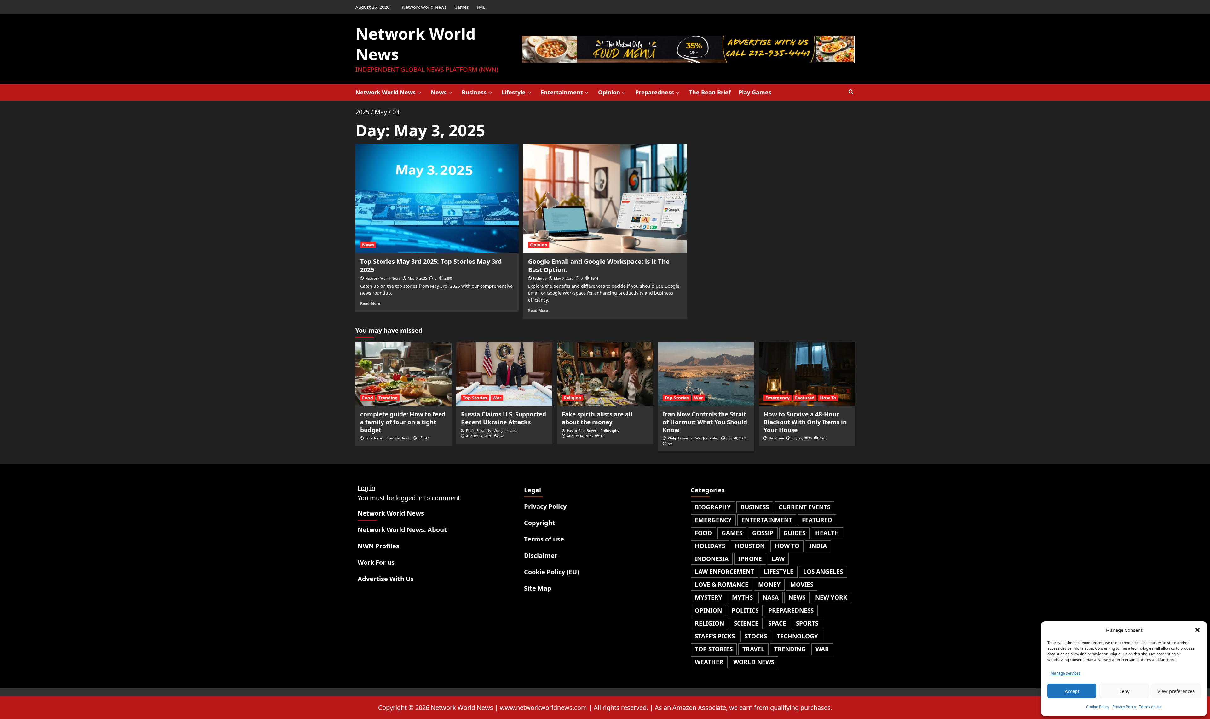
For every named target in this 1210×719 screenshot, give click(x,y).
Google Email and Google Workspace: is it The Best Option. (599, 265)
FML (481, 7)
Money (769, 584)
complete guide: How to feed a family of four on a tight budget (403, 422)
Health (827, 533)
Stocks (756, 636)
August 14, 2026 (479, 435)
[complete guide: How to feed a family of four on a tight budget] (403, 374)
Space (777, 623)
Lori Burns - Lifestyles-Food (388, 438)
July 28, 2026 (736, 438)
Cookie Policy (1097, 707)
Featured (805, 398)
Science (746, 623)
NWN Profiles (378, 546)
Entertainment (562, 92)
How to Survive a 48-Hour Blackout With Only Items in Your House (805, 422)
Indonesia (712, 559)
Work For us (376, 562)
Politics (745, 610)
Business (474, 92)
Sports (807, 623)
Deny (1124, 691)
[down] (419, 93)
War (497, 398)
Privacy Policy (1124, 707)
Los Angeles (823, 572)
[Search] (851, 92)
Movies (801, 584)
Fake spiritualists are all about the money (597, 418)
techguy (539, 278)
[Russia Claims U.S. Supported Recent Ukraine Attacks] (504, 374)
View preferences (1176, 691)
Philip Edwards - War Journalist (491, 430)
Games (461, 7)
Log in (366, 488)
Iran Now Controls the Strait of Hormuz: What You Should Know (705, 422)
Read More (370, 303)
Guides (794, 533)
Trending (388, 398)
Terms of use (1150, 707)
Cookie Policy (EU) (551, 572)
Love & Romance (721, 584)
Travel (753, 649)
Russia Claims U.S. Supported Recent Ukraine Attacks (503, 418)
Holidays (710, 546)
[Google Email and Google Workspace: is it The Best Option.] (605, 198)
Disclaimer (540, 555)
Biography (713, 507)
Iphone (750, 559)
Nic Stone (776, 438)
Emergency (777, 398)
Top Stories (475, 398)
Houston (750, 546)
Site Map (537, 588)
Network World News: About (402, 529)
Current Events (804, 507)
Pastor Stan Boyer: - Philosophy (593, 430)
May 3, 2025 (417, 278)
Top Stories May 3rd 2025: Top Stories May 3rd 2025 (431, 265)
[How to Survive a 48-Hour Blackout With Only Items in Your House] (807, 374)
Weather (709, 662)
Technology (797, 636)
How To (828, 398)
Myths (742, 597)
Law (778, 559)
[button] (1197, 630)
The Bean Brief (710, 92)
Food (367, 398)
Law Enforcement (724, 572)
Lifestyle (514, 92)
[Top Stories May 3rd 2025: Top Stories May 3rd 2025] (437, 198)
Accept (1072, 691)
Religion (572, 398)
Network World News (424, 7)
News (439, 92)
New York (831, 597)
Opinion (609, 92)
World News (753, 662)
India (818, 546)
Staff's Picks (715, 636)
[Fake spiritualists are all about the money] (605, 374)
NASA (771, 597)
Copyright (539, 522)
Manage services (1065, 673)
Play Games (755, 92)
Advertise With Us (386, 579)
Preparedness (654, 92)
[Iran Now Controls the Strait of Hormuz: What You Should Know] (706, 374)
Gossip (763, 533)
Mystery (708, 597)
